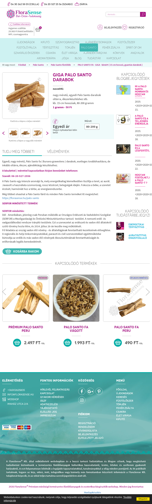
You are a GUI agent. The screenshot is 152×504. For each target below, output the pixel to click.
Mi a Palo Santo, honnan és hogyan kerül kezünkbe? (142, 93)
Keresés (121, 397)
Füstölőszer (124, 400)
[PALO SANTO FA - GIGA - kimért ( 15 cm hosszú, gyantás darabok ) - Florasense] (25, 96)
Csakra (121, 411)
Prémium (42, 277)
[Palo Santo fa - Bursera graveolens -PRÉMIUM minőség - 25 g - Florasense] (25, 298)
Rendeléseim (86, 426)
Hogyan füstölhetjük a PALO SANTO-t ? (142, 179)
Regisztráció (136, 27)
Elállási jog (48, 411)
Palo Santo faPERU (126, 328)
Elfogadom (143, 499)
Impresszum (48, 415)
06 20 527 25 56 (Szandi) (58, 4)
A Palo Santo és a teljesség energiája (141, 120)
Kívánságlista (87, 430)
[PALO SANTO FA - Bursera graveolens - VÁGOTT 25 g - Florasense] (76, 298)
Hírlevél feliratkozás (55, 389)
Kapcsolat (47, 393)
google (90, 391)
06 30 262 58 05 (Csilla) (25, 4)
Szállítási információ (21, 24)
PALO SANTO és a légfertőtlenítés (142, 148)
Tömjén (121, 404)
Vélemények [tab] (58, 151)
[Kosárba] (17, 343)
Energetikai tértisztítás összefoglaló (138, 227)
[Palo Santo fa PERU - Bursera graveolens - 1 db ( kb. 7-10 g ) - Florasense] (126, 298)
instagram (81, 400)
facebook (81, 391)
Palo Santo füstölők (61, 64)
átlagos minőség (139, 277)
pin (99, 391)
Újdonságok (124, 393)
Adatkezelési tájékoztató (49, 406)
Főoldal (22, 64)
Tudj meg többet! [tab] (18, 151)
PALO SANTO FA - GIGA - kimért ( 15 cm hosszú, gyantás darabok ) (110, 64)
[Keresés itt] (143, 14)
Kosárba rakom (25, 251)
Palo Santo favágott (76, 328)
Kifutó (120, 419)
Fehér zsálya (125, 408)
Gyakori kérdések (52, 397)
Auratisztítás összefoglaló (138, 236)
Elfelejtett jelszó (90, 437)
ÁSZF (43, 400)
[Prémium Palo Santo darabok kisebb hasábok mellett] (25, 133)
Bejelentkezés (113, 27)
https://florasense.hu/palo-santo (20, 198)
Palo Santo (38, 64)
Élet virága (123, 415)
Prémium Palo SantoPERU (25, 328)
